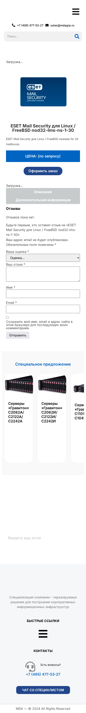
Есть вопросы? (51, 664)
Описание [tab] (43, 192)
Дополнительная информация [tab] (43, 200)
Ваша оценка (17, 251)
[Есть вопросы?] (30, 667)
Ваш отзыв (15, 264)
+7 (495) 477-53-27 (43, 674)
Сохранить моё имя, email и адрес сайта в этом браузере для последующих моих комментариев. (39, 325)
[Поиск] (77, 36)
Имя (10, 287)
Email (11, 302)
